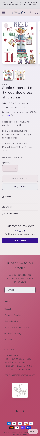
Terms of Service (12, 315)
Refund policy (11, 321)
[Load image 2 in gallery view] (20, 75)
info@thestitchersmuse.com (19, 375)
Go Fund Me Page (13, 333)
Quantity (6, 163)
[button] (3, 12)
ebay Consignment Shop (16, 327)
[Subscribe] (32, 290)
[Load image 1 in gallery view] (8, 75)
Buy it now (20, 187)
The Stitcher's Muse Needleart (23, 432)
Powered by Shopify (20, 435)
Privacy (8, 340)
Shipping (5, 107)
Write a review (20, 240)
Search (8, 309)
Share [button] (8, 197)
